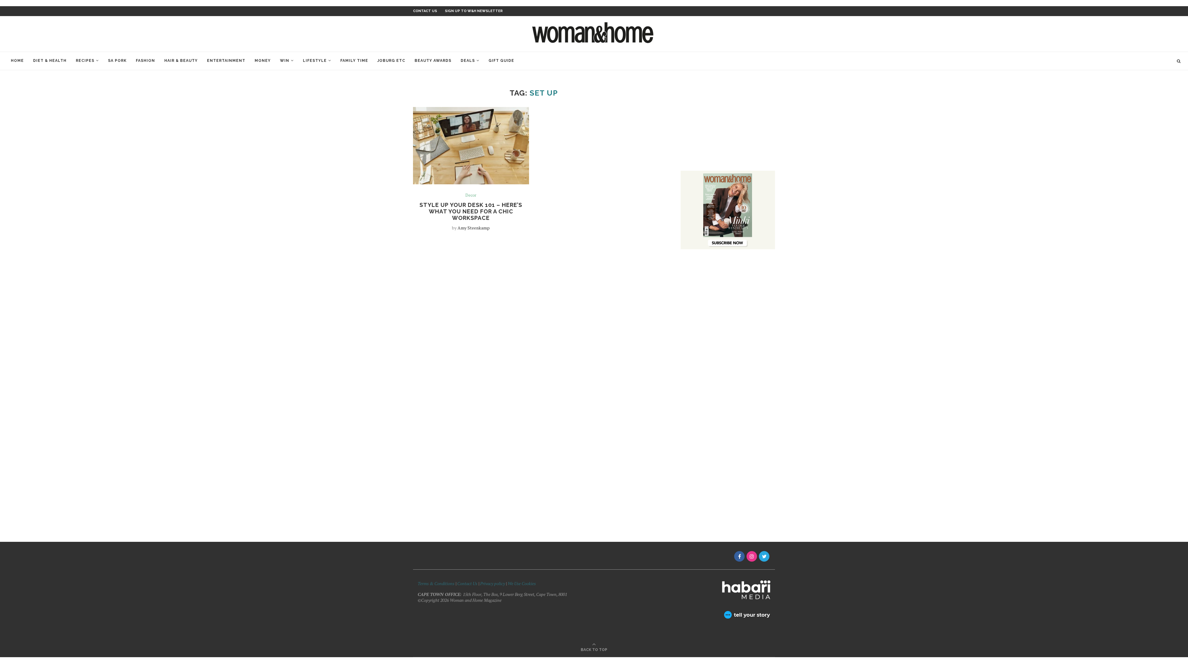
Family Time (354, 60)
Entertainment (226, 60)
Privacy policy (492, 583)
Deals (468, 60)
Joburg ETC (391, 60)
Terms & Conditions (436, 583)
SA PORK (117, 60)
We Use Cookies (522, 583)
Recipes (85, 60)
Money (263, 60)
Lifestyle (315, 60)
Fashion (145, 60)
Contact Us (467, 583)
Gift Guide (501, 60)
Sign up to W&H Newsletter (474, 11)
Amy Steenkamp (474, 228)
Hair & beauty (181, 60)
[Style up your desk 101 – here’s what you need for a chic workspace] (471, 145)
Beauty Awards (433, 60)
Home (17, 60)
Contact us (425, 11)
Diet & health (50, 60)
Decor (470, 195)
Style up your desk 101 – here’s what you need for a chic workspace (471, 211)
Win (284, 60)
